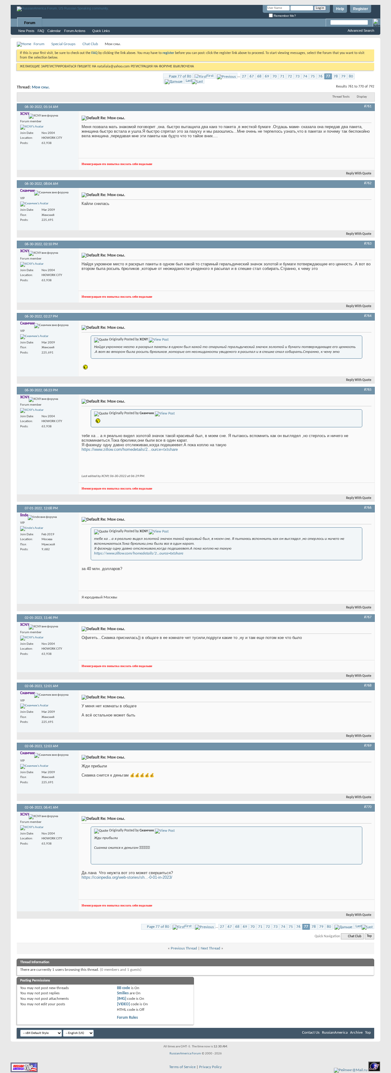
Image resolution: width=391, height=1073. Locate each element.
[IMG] (121, 999)
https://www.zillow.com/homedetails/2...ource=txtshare (130, 449)
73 (297, 76)
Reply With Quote (358, 173)
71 (282, 76)
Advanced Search (361, 30)
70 (274, 76)
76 (320, 76)
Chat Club (90, 44)
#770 (367, 807)
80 (351, 76)
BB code (123, 988)
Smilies (123, 993)
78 (336, 76)
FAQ (41, 31)
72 (290, 76)
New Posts (26, 31)
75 (313, 76)
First (210, 76)
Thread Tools (340, 97)
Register (360, 9)
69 (267, 76)
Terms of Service (182, 1067)
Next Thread (210, 948)
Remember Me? (284, 15)
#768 (367, 685)
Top (369, 936)
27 (244, 76)
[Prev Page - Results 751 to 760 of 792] (226, 76)
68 (259, 76)
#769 (367, 746)
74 (305, 76)
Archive (356, 1033)
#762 (367, 183)
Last (189, 81)
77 (328, 76)
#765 (367, 390)
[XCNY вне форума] (32, 127)
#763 (367, 244)
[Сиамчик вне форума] (34, 204)
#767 (367, 617)
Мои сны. (41, 87)
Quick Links (101, 31)
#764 (367, 316)
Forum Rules (127, 1018)
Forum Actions (75, 31)
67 (252, 76)
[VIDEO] (123, 1004)
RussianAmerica (335, 1033)
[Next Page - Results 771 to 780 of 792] (173, 81)
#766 (367, 508)
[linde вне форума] (31, 528)
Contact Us (311, 1033)
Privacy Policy (210, 1067)
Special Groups (63, 44)
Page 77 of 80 (180, 76)
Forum (29, 23)
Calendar (54, 31)
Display (362, 97)
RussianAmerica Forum (185, 1053)
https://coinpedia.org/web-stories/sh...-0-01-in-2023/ (127, 877)
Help (340, 9)
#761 (367, 106)
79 (343, 76)
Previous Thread (184, 948)
